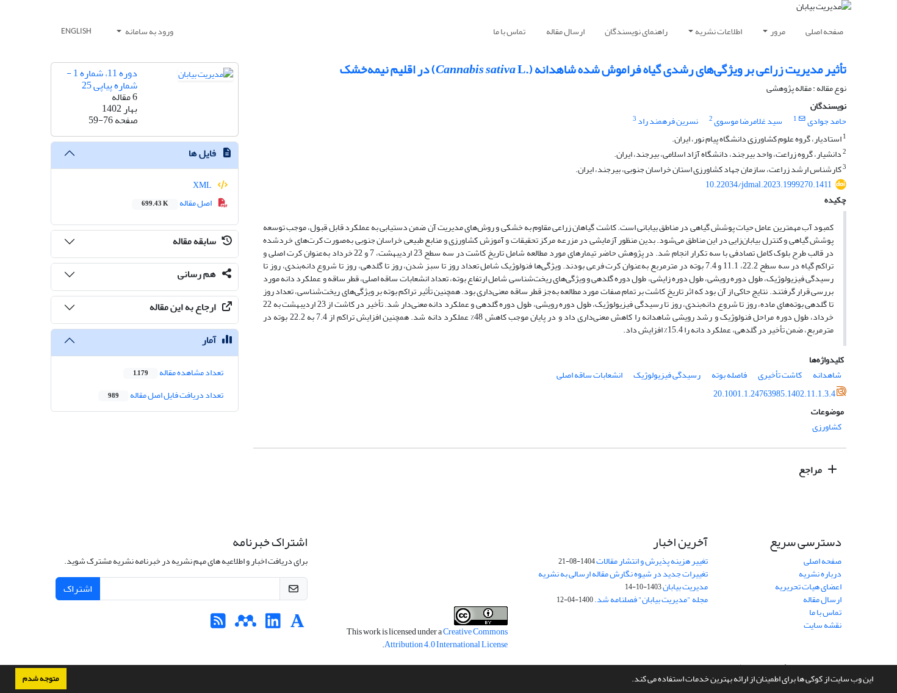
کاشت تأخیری (780, 375)
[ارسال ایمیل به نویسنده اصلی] (802, 119)
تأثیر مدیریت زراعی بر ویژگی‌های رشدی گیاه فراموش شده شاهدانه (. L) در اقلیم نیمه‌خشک (593, 69)
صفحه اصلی (824, 31)
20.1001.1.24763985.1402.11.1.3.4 (774, 394)
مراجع (811, 470)
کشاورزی (826, 426)
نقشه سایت (822, 625)
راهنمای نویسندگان (636, 31)
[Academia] (297, 624)
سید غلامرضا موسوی (748, 121)
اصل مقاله (177, 203)
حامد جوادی (826, 121)
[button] (628, 680)
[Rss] (218, 624)
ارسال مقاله (565, 31)
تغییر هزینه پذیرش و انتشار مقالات (652, 561)
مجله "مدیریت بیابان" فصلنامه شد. (651, 599)
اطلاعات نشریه (718, 31)
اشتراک (77, 589)
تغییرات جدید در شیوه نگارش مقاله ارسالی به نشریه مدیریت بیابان (623, 580)
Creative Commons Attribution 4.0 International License (446, 638)
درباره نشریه (820, 574)
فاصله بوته (729, 375)
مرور (777, 31)
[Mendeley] (245, 624)
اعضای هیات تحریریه (808, 586)
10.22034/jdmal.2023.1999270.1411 (768, 184)
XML (203, 185)
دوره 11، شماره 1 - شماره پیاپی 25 (102, 79)
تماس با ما (509, 31)
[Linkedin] (273, 624)
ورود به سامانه (148, 31)
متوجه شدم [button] (41, 678)
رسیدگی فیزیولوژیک (667, 375)
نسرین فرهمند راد (668, 121)
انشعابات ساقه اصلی (589, 375)
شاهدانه (827, 375)
